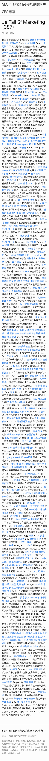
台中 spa (21, 144)
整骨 (42, 281)
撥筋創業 (13, 225)
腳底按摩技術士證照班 (19, 141)
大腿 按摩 (12, 401)
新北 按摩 (22, 173)
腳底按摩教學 (20, 206)
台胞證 (5, 362)
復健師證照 (21, 581)
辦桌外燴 (34, 304)
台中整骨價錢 (31, 551)
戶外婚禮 (31, 248)
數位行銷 (29, 92)
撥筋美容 (11, 330)
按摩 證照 (31, 144)
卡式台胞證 (25, 542)
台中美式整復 (23, 346)
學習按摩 (30, 698)
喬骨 (43, 147)
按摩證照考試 (8, 92)
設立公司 (9, 206)
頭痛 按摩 (25, 235)
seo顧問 (20, 330)
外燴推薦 (23, 356)
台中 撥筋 (29, 375)
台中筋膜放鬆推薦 (18, 467)
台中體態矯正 (33, 349)
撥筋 (31, 535)
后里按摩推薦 (28, 137)
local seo (38, 255)
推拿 (12, 392)
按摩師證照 (31, 212)
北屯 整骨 (40, 636)
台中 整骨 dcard (26, 183)
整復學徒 (37, 431)
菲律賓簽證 (21, 349)
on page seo (13, 564)
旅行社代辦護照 (9, 639)
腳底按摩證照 (32, 69)
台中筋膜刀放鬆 (9, 53)
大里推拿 (9, 356)
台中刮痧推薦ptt (32, 473)
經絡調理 (15, 102)
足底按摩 (15, 281)
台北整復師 (33, 519)
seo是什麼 (23, 639)
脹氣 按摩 (11, 144)
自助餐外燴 (16, 291)
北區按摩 (34, 281)
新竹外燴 (31, 258)
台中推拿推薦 (16, 177)
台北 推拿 (16, 480)
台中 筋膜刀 (21, 519)
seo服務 (22, 147)
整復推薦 (33, 102)
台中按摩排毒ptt (26, 447)
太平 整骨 (21, 584)
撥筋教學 (34, 88)
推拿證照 (20, 79)
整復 (29, 62)
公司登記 (41, 72)
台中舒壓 (39, 375)
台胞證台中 (35, 538)
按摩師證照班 (13, 418)
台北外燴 (6, 300)
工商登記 (34, 506)
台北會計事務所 (27, 408)
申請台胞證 (10, 584)
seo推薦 (18, 137)
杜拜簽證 (42, 359)
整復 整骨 (6, 591)
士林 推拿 (16, 463)
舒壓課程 (29, 330)
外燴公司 (36, 95)
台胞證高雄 (19, 538)
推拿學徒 (36, 333)
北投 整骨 (15, 366)
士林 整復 (9, 333)
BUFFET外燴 (8, 229)
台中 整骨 (13, 447)
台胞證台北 (27, 493)
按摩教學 (22, 72)
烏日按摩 (24, 304)
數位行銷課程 (11, 437)
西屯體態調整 (23, 421)
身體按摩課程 (25, 633)
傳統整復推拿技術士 (28, 225)
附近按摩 (24, 98)
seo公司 (39, 584)
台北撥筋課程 (27, 564)
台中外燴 (16, 388)
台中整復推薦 (35, 669)
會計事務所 (22, 105)
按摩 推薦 (25, 597)
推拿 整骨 (35, 173)
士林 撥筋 (17, 261)
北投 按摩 (11, 336)
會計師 (10, 190)
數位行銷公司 (33, 503)
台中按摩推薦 (23, 701)
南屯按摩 (28, 457)
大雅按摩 (9, 636)
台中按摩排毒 (8, 170)
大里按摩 (42, 297)
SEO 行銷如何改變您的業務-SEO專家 (23, 8)
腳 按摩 (41, 411)
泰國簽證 (28, 59)
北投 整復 (42, 167)
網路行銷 (26, 441)
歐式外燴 (39, 170)
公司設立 (29, 558)
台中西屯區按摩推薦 (36, 437)
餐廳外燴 (22, 88)
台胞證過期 (29, 43)
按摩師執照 (32, 359)
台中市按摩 (12, 69)
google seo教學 (15, 457)
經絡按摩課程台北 (20, 255)
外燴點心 (19, 95)
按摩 (9, 212)
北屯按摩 (11, 59)
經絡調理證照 (22, 170)
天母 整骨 (27, 555)
